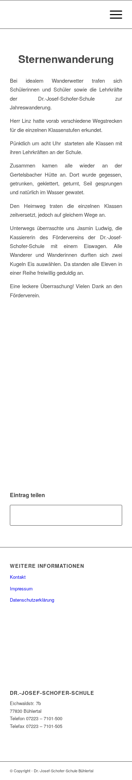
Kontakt (18, 576)
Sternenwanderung (66, 58)
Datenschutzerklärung (32, 599)
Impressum (21, 588)
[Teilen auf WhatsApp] (66, 515)
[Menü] (112, 14)
